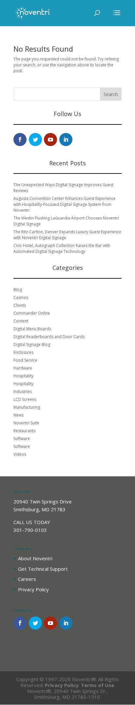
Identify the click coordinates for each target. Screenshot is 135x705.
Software (21, 438)
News (18, 415)
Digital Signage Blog (31, 344)
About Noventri (35, 558)
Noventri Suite (26, 423)
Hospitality (23, 376)
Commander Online (31, 313)
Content (20, 321)
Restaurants (24, 431)
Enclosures (23, 352)
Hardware (22, 368)
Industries (22, 391)
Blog (17, 289)
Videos (19, 454)
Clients (19, 305)
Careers (27, 579)
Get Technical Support (43, 569)
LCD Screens (24, 399)
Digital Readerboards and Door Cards (49, 336)
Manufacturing (26, 407)
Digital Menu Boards (32, 329)
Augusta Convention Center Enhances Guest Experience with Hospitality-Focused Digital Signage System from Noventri (64, 204)
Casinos (20, 297)
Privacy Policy (33, 589)
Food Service (25, 360)
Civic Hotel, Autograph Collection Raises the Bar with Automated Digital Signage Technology (61, 248)
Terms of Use (97, 685)
